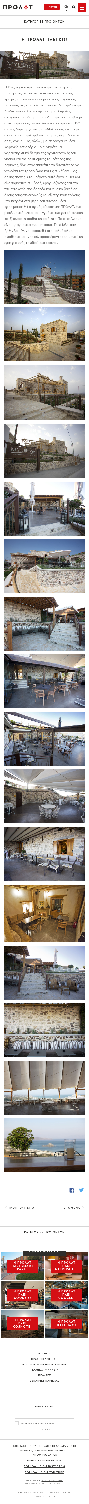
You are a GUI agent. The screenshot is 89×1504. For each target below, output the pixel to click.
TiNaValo (51, 7)
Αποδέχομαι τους (37, 1423)
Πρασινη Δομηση (44, 1359)
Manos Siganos (52, 1480)
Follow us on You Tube (44, 1472)
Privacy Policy (44, 1497)
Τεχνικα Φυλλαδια (44, 1370)
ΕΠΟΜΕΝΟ (72, 1208)
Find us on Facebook (44, 1460)
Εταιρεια (44, 1353)
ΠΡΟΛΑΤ (18, 7)
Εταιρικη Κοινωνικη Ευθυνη (44, 1364)
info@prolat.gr (45, 1455)
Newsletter (44, 1406)
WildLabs (56, 1483)
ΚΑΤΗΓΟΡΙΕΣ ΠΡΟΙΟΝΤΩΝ (44, 21)
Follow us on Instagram (44, 1466)
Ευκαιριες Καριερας (44, 1381)
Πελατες (44, 1375)
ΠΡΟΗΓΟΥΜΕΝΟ (21, 1208)
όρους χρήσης (47, 1423)
